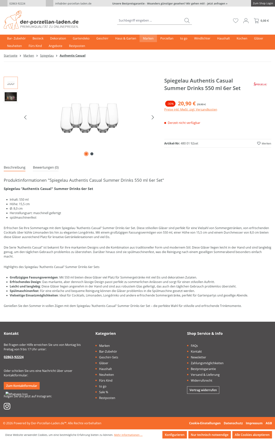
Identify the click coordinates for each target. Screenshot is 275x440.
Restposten (107, 398)
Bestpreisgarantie (203, 369)
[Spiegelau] (261, 85)
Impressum (254, 423)
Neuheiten (106, 375)
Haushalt (105, 369)
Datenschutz (233, 423)
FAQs (194, 346)
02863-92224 (17, 3)
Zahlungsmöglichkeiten (207, 363)
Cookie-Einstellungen (205, 423)
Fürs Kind (105, 380)
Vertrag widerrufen (203, 390)
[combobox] (149, 20)
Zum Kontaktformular (21, 386)
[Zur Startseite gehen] (41, 19)
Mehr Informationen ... (128, 435)
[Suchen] (187, 20)
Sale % (103, 392)
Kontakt (196, 351)
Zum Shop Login (263, 3)
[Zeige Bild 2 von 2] (91, 153)
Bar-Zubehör (108, 351)
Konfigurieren (174, 435)
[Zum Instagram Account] (7, 406)
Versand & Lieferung (205, 375)
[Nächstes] (153, 117)
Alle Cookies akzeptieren (252, 435)
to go (102, 386)
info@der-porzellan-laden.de (73, 3)
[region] (80, 117)
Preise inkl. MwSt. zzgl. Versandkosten (190, 109)
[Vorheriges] (25, 117)
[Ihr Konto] (246, 20)
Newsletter (198, 357)
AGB (269, 423)
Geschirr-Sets (108, 357)
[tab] (14, 167)
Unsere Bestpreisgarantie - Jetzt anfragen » (169, 3)
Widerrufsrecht (201, 380)
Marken (104, 346)
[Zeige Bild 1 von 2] (86, 153)
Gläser (103, 363)
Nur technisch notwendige (209, 435)
